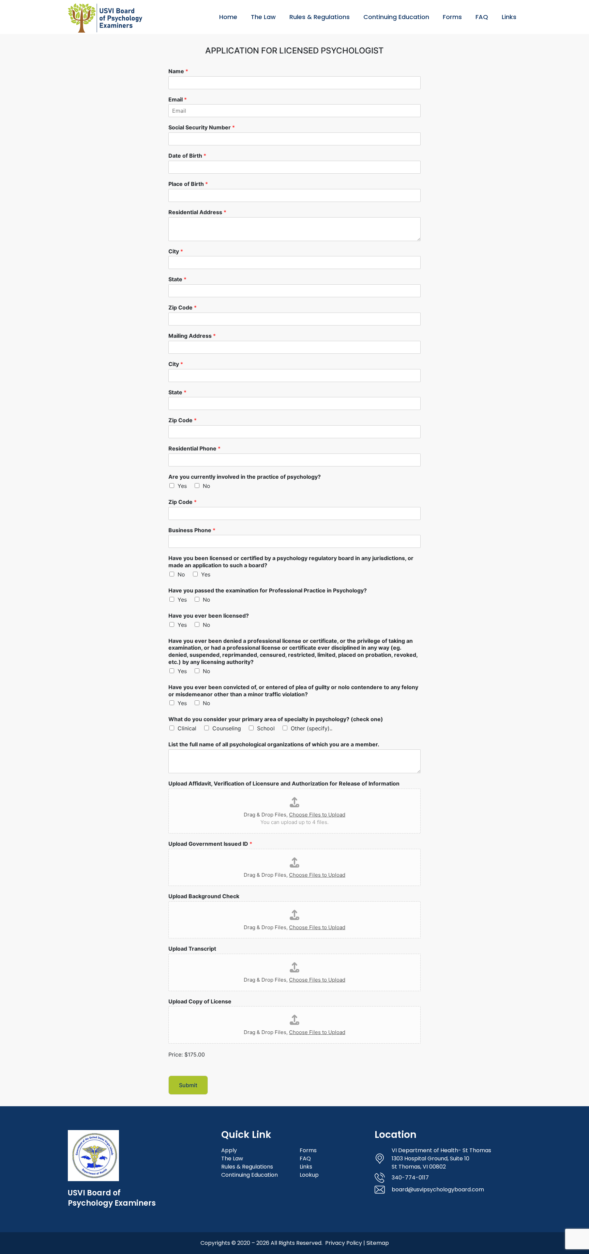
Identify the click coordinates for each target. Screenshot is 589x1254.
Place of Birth (188, 183)
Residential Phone (194, 448)
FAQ (481, 17)
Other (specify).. (311, 728)
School (266, 728)
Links (509, 17)
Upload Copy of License (199, 1001)
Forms (452, 17)
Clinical (187, 728)
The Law (263, 17)
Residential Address (197, 212)
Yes (182, 485)
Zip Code (182, 307)
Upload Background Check (203, 896)
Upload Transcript (192, 948)
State (177, 279)
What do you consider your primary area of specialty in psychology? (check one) (275, 719)
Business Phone (191, 530)
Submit (188, 1085)
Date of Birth (187, 155)
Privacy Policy (343, 1243)
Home (228, 17)
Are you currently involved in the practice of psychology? (244, 476)
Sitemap (377, 1243)
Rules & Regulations (319, 17)
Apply (229, 1150)
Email (177, 99)
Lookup (309, 1175)
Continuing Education (396, 17)
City (175, 251)
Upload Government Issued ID (210, 843)
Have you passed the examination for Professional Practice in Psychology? (267, 590)
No (206, 485)
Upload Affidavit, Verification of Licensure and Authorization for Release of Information (283, 783)
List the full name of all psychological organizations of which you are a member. (273, 744)
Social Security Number (201, 127)
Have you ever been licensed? (208, 615)
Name (178, 71)
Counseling (226, 728)
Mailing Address (192, 335)
